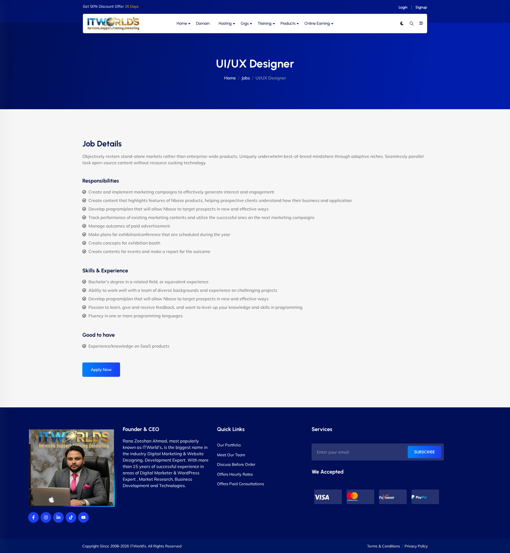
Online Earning (317, 23)
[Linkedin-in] (58, 517)
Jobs (245, 78)
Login (403, 7)
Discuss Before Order (236, 464)
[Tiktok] (71, 517)
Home (182, 23)
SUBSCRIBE (424, 452)
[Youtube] (83, 517)
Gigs (245, 23)
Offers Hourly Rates (235, 474)
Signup (421, 7)
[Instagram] (46, 517)
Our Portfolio (229, 445)
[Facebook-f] (33, 517)
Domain (203, 23)
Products (287, 23)
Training (264, 23)
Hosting (225, 23)
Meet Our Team (231, 454)
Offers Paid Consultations (240, 483)
